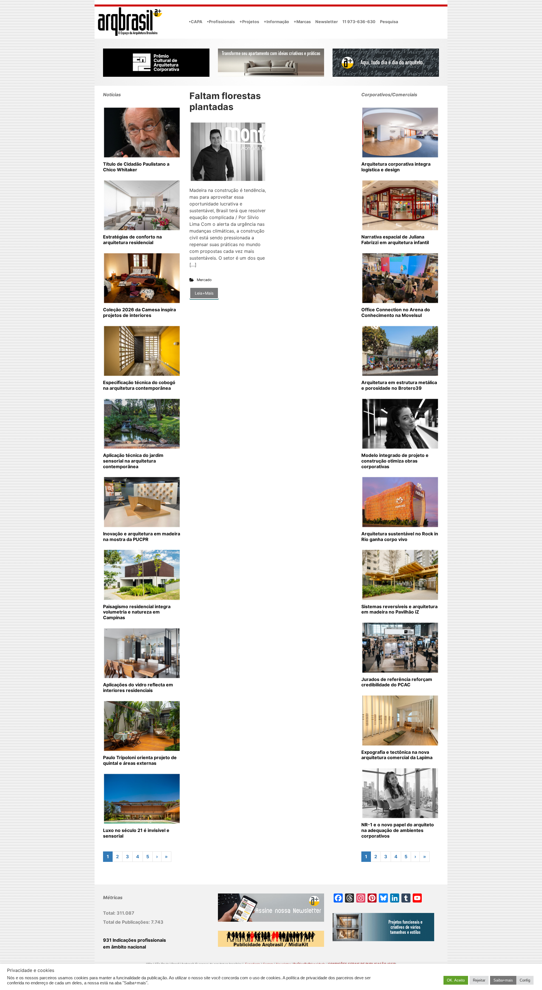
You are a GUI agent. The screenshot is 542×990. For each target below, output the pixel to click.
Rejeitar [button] (479, 980)
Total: (110, 913)
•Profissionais (221, 21)
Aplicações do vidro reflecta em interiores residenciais (138, 687)
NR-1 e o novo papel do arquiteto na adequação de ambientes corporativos (397, 830)
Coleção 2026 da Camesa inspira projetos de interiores (139, 312)
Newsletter (326, 21)
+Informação (276, 21)
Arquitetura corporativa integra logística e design (395, 166)
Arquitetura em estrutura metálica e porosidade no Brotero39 (399, 385)
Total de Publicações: (127, 922)
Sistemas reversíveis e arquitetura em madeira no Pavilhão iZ (399, 609)
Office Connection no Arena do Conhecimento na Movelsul (395, 312)
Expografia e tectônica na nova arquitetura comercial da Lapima (396, 755)
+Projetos (249, 21)
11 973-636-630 (358, 21)
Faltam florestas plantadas (225, 101)
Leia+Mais (204, 293)
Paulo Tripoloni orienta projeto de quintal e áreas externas (140, 760)
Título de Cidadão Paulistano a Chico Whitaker (136, 166)
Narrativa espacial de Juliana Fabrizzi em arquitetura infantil (395, 239)
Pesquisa (389, 21)
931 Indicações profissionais (134, 940)
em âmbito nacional (124, 947)
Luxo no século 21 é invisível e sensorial (136, 833)
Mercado (204, 280)
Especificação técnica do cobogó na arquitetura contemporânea (139, 385)
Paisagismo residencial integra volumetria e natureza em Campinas (137, 612)
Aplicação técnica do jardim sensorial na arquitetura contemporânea (133, 460)
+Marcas (302, 21)
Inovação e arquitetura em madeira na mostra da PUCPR (141, 536)
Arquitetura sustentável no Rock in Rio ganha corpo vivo (399, 536)
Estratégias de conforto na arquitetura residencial (132, 239)
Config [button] (525, 980)
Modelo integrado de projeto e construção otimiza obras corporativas (395, 460)
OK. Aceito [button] (456, 980)
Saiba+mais (503, 980)
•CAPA (195, 21)
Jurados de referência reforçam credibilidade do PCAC (396, 682)
